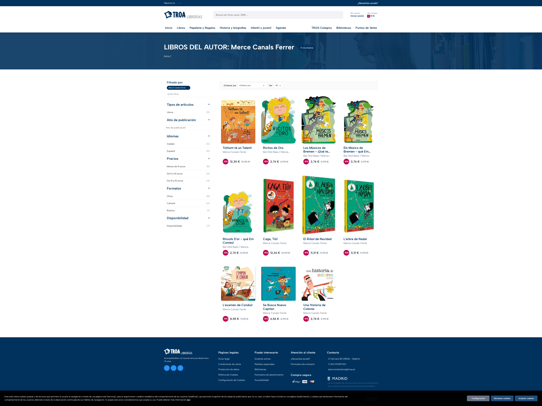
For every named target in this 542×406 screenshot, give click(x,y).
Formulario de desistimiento (269, 374)
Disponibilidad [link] (188, 226)
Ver (270, 85)
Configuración (478, 398)
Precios (172, 159)
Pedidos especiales (265, 364)
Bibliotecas (343, 27)
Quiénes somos (263, 358)
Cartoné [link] (188, 203)
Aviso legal (224, 358)
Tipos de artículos (180, 105)
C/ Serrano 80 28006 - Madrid (344, 358)
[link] (188, 87)
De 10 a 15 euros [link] (188, 180)
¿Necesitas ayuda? (368, 3)
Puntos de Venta (366, 27)
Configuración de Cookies (231, 380)
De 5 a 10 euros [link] (188, 173)
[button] (372, 15)
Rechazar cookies (502, 398)
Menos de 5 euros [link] (188, 166)
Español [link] (188, 151)
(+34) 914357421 (337, 364)
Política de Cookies (228, 374)
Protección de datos (228, 369)
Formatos (174, 188)
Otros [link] (188, 196)
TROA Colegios (322, 27)
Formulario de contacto (303, 364)
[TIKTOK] (180, 368)
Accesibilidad (262, 380)
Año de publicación (181, 120)
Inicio (167, 56)
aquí (188, 400)
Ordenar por (230, 85)
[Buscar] (338, 15)
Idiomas (173, 136)
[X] (173, 368)
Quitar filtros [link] (173, 94)
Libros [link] (188, 112)
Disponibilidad (177, 218)
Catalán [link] (188, 144)
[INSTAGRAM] (167, 368)
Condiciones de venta (229, 364)
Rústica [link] (188, 210)
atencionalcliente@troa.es (341, 369)
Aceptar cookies (526, 398)
